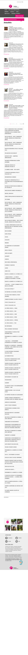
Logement (7, 382)
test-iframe (7, 199)
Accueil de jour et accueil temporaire (13, 457)
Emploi (19, 554)
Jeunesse (12, 11)
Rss (19, 541)
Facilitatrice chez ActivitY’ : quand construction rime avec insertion (16, 74)
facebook (10, 538)
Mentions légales (17, 555)
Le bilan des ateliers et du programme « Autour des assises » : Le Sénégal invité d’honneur (13, 477)
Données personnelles (9, 557)
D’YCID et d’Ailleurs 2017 (10, 302)
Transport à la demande (10, 435)
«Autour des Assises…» (10, 469)
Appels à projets (8, 250)
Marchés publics (14, 554)
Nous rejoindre (8, 231)
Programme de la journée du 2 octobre (13, 472)
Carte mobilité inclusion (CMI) (11, 444)
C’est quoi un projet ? (9, 288)
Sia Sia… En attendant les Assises (12, 454)
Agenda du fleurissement (10, 402)
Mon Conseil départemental (13, 9)
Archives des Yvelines (9, 546)
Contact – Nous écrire (9, 555)
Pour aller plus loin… (10, 466)
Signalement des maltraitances (12, 421)
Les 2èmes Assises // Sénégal (11, 320)
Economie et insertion (15, 13)
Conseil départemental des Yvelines (14, 6)
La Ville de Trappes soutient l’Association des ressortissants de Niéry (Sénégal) (16, 29)
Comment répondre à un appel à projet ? (13, 299)
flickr (9, 541)
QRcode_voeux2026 (9, 193)
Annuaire (7, 242)
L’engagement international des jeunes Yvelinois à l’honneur (16, 44)
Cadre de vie (6, 13)
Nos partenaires (8, 326)
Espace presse (8, 233)
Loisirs (16, 11)
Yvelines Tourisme (8, 551)
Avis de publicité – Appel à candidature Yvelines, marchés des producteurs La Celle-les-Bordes (13, 210)
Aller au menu (4, 1)
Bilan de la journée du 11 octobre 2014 (13, 274)
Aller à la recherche (14, 1)
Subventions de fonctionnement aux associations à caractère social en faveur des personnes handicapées (13, 426)
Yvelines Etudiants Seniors (11, 447)
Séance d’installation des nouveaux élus (14, 196)
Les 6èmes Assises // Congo (11, 308)
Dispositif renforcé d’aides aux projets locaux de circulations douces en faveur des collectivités (14, 462)
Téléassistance (8, 379)
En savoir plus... (7, 39)
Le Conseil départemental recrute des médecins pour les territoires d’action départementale (13, 226)
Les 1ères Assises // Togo (10, 323)
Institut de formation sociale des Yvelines (13, 550)
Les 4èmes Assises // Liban (11, 314)
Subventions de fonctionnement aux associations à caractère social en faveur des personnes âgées (13, 440)
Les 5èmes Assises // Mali (10, 311)
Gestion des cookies (18, 557)
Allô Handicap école (9, 355)
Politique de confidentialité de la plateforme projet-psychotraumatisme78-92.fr (14, 181)
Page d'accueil (14, 567)
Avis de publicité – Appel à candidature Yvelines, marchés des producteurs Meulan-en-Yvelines (13, 144)
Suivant (21, 123)
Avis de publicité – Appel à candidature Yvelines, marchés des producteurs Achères (13, 204)
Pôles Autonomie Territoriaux (11, 328)
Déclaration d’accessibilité (11, 153)
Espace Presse (8, 554)
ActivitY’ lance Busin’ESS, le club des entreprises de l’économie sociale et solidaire (16, 107)
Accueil (6, 9)
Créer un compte (8, 253)
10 (16, 123)
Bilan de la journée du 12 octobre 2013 (13, 281)
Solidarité (6, 11)
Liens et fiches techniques (10, 405)
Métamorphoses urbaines (10, 177)
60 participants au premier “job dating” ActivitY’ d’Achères (16, 60)
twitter (19, 538)
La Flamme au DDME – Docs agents (12, 169)
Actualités (7, 239)
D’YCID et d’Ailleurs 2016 (10, 305)
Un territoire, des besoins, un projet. (13, 291)
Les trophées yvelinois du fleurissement (14, 394)
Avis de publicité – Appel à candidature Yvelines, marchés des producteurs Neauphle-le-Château (13, 216)
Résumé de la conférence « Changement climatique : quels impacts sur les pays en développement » (13, 347)
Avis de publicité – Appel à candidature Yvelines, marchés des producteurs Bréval (13, 138)
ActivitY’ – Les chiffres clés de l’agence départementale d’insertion (16, 90)
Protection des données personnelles (13, 190)
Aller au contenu (9, 1)
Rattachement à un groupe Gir (11, 376)
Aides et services (19, 16)
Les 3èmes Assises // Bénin (11, 317)
